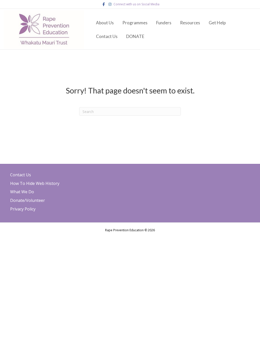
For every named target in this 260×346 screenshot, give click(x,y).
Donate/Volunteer (27, 200)
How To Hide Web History (34, 183)
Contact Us (107, 36)
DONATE (135, 36)
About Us (105, 22)
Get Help (217, 22)
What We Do (22, 192)
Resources (190, 22)
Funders (163, 22)
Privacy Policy (23, 209)
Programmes (135, 22)
